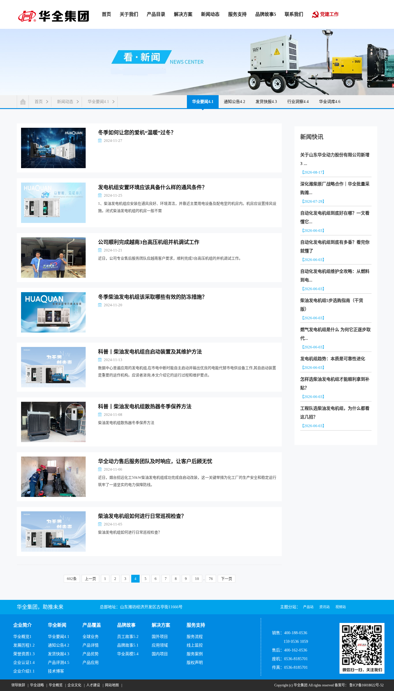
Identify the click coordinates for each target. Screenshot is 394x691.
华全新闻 (57, 625)
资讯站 (324, 607)
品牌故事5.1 (127, 645)
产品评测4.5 (58, 662)
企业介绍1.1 (24, 671)
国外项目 (160, 636)
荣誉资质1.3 (24, 654)
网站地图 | (112, 685)
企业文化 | (75, 685)
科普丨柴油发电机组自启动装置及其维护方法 (150, 352)
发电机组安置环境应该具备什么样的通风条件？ (152, 187)
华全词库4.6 (329, 101)
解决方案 (161, 625)
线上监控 (195, 645)
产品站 (308, 607)
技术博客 (56, 671)
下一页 (226, 579)
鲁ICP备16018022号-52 (366, 685)
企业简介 (22, 625)
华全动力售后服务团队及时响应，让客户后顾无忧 (155, 461)
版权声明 (195, 662)
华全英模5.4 (127, 654)
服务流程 (195, 636)
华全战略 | (37, 685)
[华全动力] (53, 15)
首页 (39, 101)
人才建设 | (94, 685)
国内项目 (160, 654)
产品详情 (90, 645)
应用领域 (160, 645)
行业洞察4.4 (298, 101)
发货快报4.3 (266, 101)
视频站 (340, 607)
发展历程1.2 (24, 645)
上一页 (90, 579)
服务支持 (196, 625)
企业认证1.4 (24, 662)
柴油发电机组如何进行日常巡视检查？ (142, 516)
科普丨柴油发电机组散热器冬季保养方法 (145, 407)
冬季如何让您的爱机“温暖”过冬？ (137, 133)
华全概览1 (22, 636)
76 (211, 579)
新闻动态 (65, 101)
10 (197, 579)
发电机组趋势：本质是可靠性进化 (332, 358)
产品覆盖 (91, 625)
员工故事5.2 (127, 636)
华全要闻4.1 (98, 101)
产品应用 (90, 662)
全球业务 (90, 636)
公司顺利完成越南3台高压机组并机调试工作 (148, 242)
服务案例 (195, 654)
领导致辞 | (19, 685)
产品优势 (90, 654)
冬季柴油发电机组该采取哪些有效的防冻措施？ (152, 297)
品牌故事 (126, 625)
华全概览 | (56, 685)
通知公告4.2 (234, 101)
